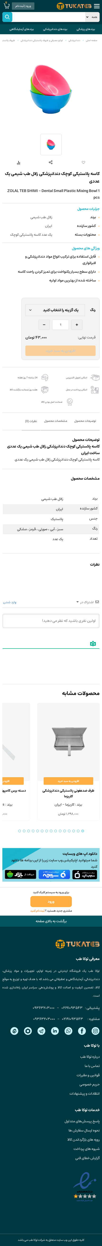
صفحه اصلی (91, 40)
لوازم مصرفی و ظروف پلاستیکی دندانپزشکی (42, 40)
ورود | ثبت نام (23, 6)
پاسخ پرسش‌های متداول (82, 1121)
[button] (82, 162)
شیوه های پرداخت (87, 1149)
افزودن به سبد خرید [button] (68, 781)
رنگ (93, 310)
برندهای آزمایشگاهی (21, 29)
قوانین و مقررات (88, 1075)
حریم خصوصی (89, 1084)
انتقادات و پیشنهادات (85, 1093)
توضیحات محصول (85, 421)
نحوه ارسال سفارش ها (84, 1130)
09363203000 (44, 1008)
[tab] (85, 424)
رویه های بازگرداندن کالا (83, 1139)
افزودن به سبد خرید (60, 351)
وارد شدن (10, 602)
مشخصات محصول (55, 421)
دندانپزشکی (74, 40)
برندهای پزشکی (86, 29)
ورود (51, 901)
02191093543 (72, 1008)
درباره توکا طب (90, 1057)
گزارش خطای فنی (87, 1158)
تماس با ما (92, 1066)
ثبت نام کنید (37, 910)
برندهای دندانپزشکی (55, 29)
